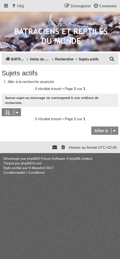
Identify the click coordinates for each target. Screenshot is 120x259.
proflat (17, 168)
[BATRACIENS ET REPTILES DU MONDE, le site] (61, 36)
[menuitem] (17, 6)
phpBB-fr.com (31, 163)
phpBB (32, 158)
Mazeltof (38, 168)
